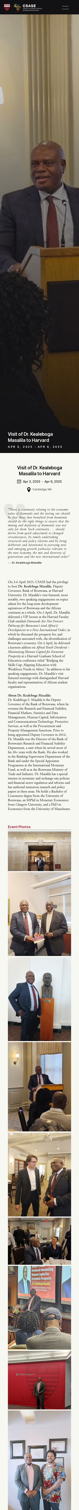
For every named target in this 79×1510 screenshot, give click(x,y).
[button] (65, 7)
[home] (23, 7)
